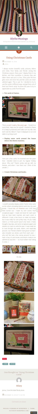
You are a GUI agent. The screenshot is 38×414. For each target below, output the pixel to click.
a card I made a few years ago (17, 125)
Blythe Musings (19, 38)
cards (6, 364)
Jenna (6, 64)
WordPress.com (22, 410)
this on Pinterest (19, 208)
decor (13, 364)
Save (5, 359)
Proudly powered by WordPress (15, 408)
